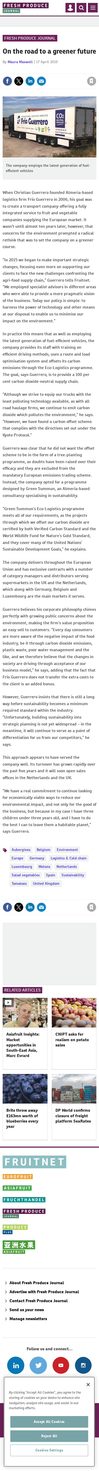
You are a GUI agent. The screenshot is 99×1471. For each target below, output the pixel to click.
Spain (50, 875)
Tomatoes (19, 883)
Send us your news (27, 1309)
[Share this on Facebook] (7, 81)
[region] (49, 1422)
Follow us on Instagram (83, 1365)
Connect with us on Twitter (38, 1365)
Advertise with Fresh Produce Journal (44, 1292)
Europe (17, 858)
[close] (95, 69)
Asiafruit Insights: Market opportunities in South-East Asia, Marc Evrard (23, 1044)
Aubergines (21, 849)
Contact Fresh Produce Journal (39, 1301)
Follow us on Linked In (15, 1365)
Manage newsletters (28, 1318)
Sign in (28, 69)
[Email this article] (41, 81)
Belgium (43, 849)
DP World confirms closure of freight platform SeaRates (73, 1115)
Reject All (49, 1436)
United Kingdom (46, 883)
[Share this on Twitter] (18, 81)
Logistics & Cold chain (69, 858)
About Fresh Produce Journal (37, 1283)
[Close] (88, 1384)
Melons (44, 866)
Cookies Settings (49, 1450)
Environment (67, 849)
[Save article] (91, 81)
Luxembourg (22, 866)
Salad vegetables (26, 875)
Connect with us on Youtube (60, 1365)
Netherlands (66, 866)
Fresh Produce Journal (30, 38)
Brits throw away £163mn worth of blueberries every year (22, 1118)
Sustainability (73, 875)
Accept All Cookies (49, 1421)
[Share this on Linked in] (30, 81)
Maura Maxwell (20, 61)
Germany (37, 858)
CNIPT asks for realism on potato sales (72, 1039)
